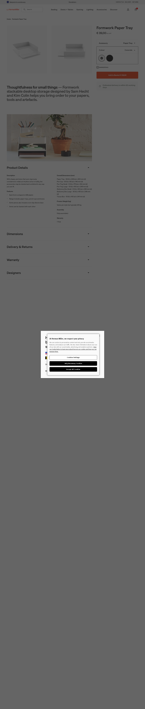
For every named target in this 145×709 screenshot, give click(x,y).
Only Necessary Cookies (73, 363)
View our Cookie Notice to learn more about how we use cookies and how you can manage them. (73, 349)
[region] (73, 354)
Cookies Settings (73, 357)
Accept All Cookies (73, 369)
